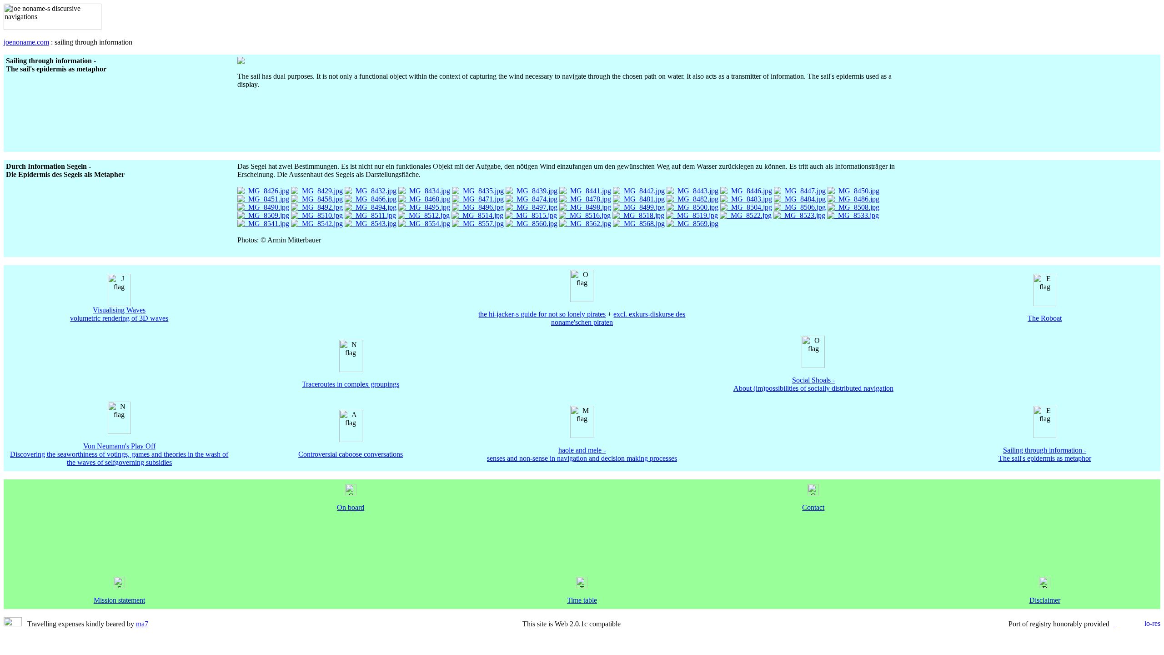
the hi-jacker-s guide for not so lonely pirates (542, 314)
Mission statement (119, 600)
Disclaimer (1044, 600)
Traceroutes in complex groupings (350, 384)
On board (350, 507)
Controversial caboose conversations (350, 454)
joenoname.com (26, 42)
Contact (813, 507)
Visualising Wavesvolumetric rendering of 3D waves (119, 314)
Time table (582, 600)
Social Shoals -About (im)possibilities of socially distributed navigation (813, 384)
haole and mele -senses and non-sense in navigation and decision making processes (582, 454)
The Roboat (1045, 318)
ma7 (142, 624)
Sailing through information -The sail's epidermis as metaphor (1044, 454)
